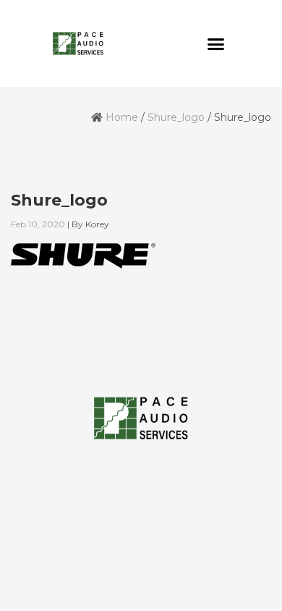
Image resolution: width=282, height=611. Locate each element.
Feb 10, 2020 (38, 224)
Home (122, 117)
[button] (216, 43)
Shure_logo (176, 117)
